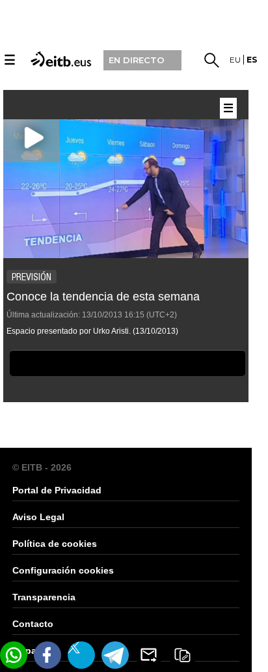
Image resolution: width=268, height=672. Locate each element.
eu (235, 60)
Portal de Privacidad (56, 490)
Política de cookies (54, 543)
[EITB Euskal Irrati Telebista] (59, 58)
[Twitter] (81, 655)
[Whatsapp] (13, 655)
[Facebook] (47, 655)
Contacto (32, 624)
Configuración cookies (63, 570)
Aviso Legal (38, 517)
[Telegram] (115, 655)
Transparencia (43, 597)
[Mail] (149, 655)
